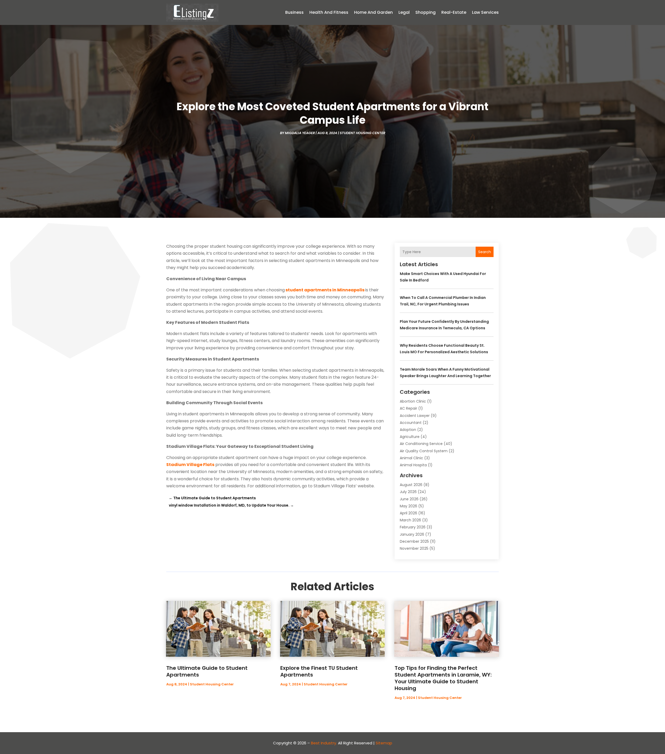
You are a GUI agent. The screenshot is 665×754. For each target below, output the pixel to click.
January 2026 (412, 534)
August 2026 (411, 484)
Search (484, 251)
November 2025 (414, 548)
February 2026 (412, 527)
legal (404, 12)
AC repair (408, 408)
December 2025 (414, 541)
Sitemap (384, 743)
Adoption (408, 429)
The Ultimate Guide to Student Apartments (207, 671)
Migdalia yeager (300, 132)
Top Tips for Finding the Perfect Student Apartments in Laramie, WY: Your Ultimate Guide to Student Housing (443, 678)
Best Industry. (324, 743)
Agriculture (410, 436)
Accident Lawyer (415, 415)
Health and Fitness (328, 12)
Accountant (411, 422)
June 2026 (409, 499)
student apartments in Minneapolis (324, 290)
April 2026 (408, 513)
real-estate (453, 12)
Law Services (485, 12)
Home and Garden (373, 12)
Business (294, 12)
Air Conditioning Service (421, 443)
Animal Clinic (411, 458)
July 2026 (408, 491)
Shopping (425, 12)
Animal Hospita (413, 465)
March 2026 (410, 520)
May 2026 (408, 506)
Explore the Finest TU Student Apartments (319, 671)
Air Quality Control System (424, 451)
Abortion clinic (413, 401)
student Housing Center (362, 132)
